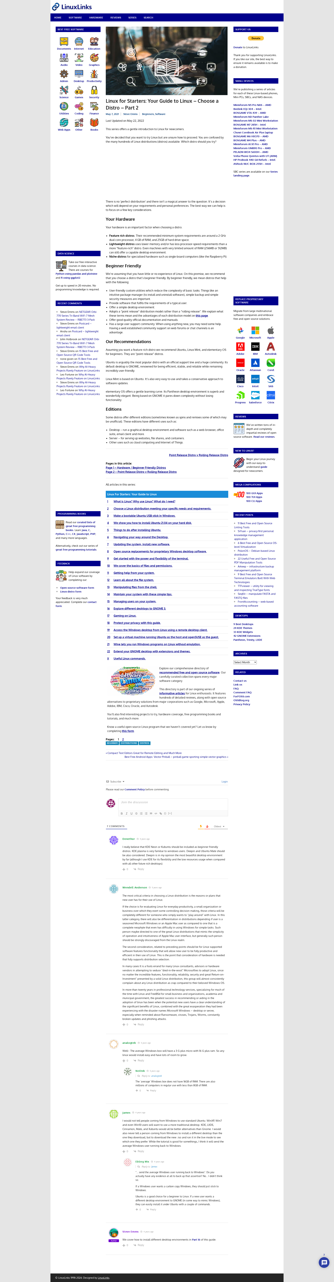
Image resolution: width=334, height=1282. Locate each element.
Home (57, 17)
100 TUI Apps (254, 497)
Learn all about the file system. (134, 580)
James (154, 1166)
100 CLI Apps (254, 501)
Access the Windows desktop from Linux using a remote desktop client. (161, 630)
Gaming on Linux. (125, 615)
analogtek (156, 1075)
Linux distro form (70, 591)
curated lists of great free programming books (80, 526)
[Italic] (126, 813)
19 (108, 630)
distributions (129, 743)
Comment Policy (135, 789)
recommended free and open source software (189, 672)
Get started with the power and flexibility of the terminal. (151, 558)
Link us (237, 684)
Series (132, 17)
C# (73, 534)
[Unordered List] (146, 813)
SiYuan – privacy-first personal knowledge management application (254, 535)
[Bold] (121, 813)
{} (165, 813)
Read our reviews (264, 436)
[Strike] (136, 813)
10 (108, 565)
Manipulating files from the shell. (135, 587)
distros (144, 743)
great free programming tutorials (76, 549)
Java (84, 530)
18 (108, 623)
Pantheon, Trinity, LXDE (247, 639)
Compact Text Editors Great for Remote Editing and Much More (144, 753)
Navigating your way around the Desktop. (141, 537)
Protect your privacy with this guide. (137, 623)
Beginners (148, 114)
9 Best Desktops (243, 624)
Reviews (115, 17)
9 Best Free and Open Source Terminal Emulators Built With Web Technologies (254, 578)
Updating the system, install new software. (142, 544)
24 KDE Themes (242, 628)
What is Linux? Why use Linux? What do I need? (144, 501)
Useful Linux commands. (130, 658)
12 (108, 580)
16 (108, 608)
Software (75, 17)
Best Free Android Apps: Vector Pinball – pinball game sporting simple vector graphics (175, 756)
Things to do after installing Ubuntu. (137, 530)
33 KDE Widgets (243, 632)
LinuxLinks (103, 1277)
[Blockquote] (151, 813)
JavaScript (83, 534)
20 (108, 637)
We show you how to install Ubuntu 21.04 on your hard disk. (153, 523)
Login (224, 781)
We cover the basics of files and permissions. (143, 565)
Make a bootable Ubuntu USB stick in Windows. (145, 515)
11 (108, 573)
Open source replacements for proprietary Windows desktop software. (160, 551)
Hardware (96, 17)
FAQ (236, 688)
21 (108, 644)
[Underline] (131, 813)
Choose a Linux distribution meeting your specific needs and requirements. (162, 508)
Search (148, 17)
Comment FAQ (242, 692)
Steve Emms (130, 114)
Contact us (239, 680)
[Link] (160, 813)
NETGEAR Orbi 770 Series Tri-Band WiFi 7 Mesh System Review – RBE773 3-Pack (77, 315)
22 (108, 651)
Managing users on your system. (135, 601)
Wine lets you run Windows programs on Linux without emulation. (157, 644)
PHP (92, 534)
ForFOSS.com (241, 696)
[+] (170, 813)
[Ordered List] (141, 813)
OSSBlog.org (241, 700)
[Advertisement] (167, 172)
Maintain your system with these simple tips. (143, 594)
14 (108, 594)
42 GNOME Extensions (246, 635)
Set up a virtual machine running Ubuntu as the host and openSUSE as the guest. (166, 637)
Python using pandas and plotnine (76, 273)
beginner (112, 743)
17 (108, 615)
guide (263, 466)
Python (60, 534)
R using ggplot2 (70, 277)
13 (108, 587)
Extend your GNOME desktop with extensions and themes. (152, 651)
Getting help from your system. (134, 573)
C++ (68, 534)
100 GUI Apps (254, 493)
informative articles (172, 693)
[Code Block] (155, 813)
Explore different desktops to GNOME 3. (140, 608)
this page (202, 315)
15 (108, 601)
